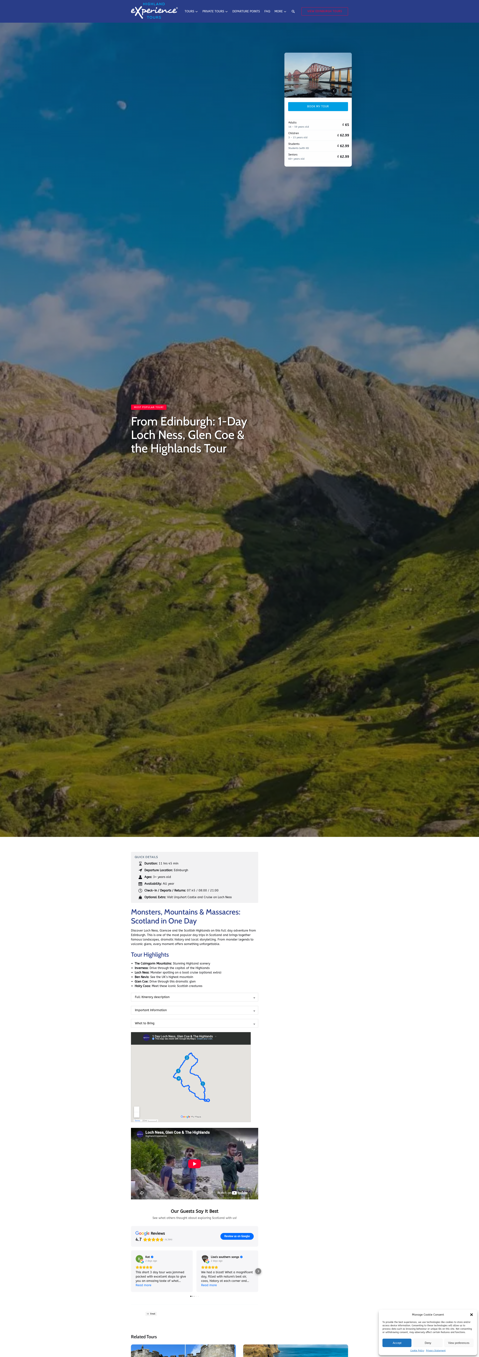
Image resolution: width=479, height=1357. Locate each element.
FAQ (267, 11)
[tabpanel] (318, 75)
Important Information (151, 1010)
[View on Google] (139, 1259)
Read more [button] (143, 1285)
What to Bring (144, 1023)
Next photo (345, 91)
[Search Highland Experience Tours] (293, 11)
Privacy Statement (436, 1350)
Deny (428, 1342)
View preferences (458, 1342)
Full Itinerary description (152, 997)
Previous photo (334, 91)
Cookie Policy (417, 1350)
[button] (471, 1315)
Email (152, 1314)
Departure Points (246, 11)
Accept (397, 1342)
